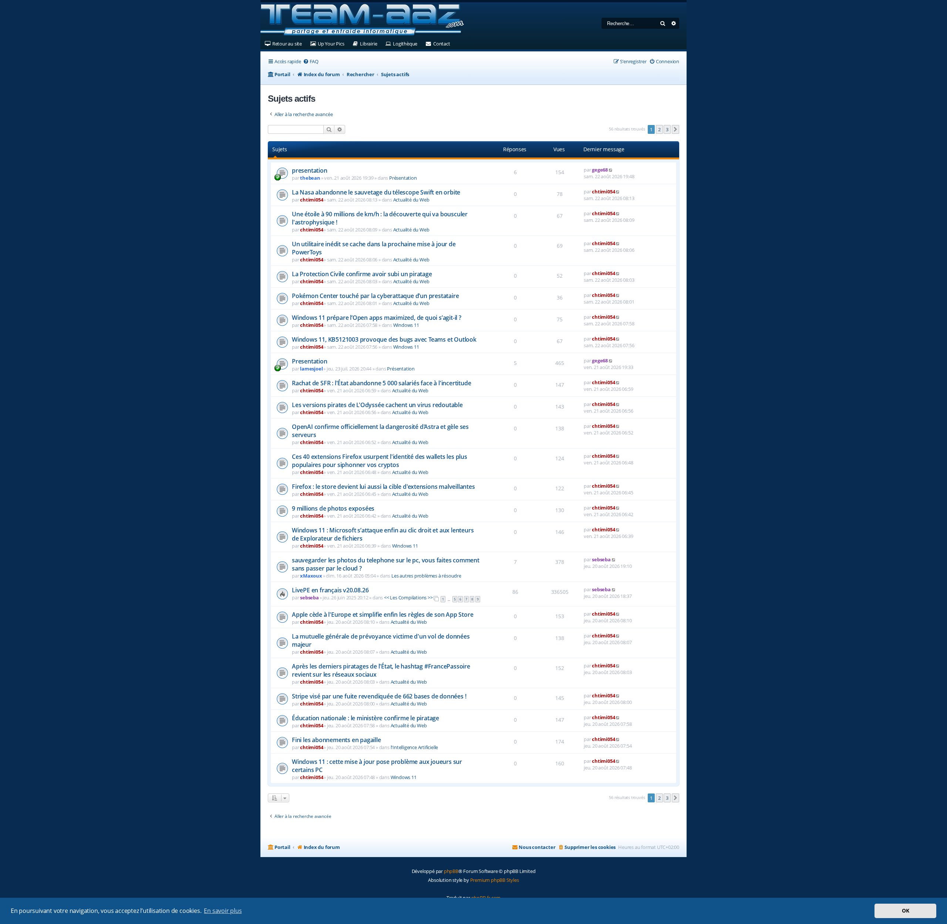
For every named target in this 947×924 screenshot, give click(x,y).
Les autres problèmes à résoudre (426, 575)
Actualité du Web (411, 199)
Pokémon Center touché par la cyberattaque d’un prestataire (375, 296)
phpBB (451, 871)
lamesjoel (311, 368)
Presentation (309, 361)
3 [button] (667, 129)
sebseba (601, 559)
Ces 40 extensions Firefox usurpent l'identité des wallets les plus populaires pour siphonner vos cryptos (379, 461)
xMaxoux (311, 575)
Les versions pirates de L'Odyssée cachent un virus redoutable (377, 405)
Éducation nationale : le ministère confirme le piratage (365, 718)
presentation (309, 170)
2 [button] (659, 129)
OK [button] (905, 910)
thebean (310, 178)
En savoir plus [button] (223, 911)
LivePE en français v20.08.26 (330, 590)
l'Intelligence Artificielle (414, 747)
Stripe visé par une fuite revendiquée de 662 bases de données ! (379, 696)
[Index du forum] (362, 20)
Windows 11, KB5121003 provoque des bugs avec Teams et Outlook (384, 339)
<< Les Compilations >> (408, 597)
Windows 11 (406, 325)
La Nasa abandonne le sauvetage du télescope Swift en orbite (376, 192)
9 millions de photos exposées (333, 508)
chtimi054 (311, 199)
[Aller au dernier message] (611, 169)
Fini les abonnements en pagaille (336, 740)
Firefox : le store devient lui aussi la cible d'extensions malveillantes (383, 487)
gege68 (600, 169)
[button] (675, 129)
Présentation (403, 178)
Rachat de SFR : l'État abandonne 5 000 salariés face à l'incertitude (381, 383)
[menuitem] (311, 61)
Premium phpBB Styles (494, 880)
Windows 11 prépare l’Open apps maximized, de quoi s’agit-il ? (376, 318)
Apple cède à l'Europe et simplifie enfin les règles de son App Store (382, 614)
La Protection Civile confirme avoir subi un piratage (362, 274)
